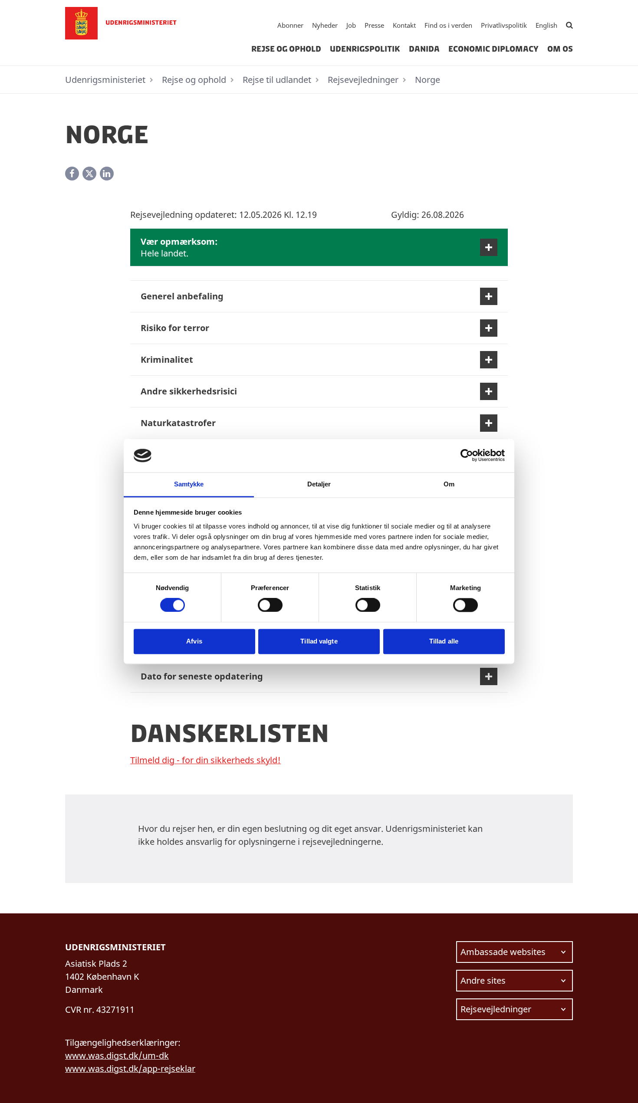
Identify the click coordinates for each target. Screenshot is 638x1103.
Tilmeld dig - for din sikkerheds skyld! (205, 760)
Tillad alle (443, 641)
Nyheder (325, 25)
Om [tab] (449, 484)
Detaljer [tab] (319, 484)
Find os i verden (448, 25)
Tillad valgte (318, 641)
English (546, 25)
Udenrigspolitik (365, 49)
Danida (424, 49)
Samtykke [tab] (189, 484)
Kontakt (404, 25)
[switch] (270, 605)
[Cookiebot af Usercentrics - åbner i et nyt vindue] (467, 455)
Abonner (290, 25)
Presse (374, 25)
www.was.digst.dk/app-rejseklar (130, 1068)
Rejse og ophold (286, 49)
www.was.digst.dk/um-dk (117, 1055)
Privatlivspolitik (504, 25)
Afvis (194, 641)
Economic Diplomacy (493, 49)
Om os (560, 49)
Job (351, 25)
